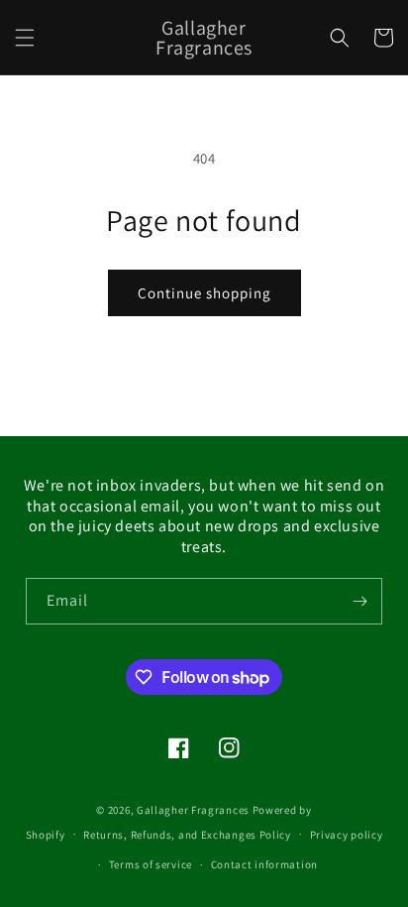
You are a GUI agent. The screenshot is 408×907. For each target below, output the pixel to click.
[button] (25, 37)
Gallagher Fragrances (193, 810)
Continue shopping (204, 292)
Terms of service (150, 864)
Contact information (264, 864)
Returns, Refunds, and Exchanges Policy (187, 835)
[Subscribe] (359, 601)
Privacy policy (346, 835)
